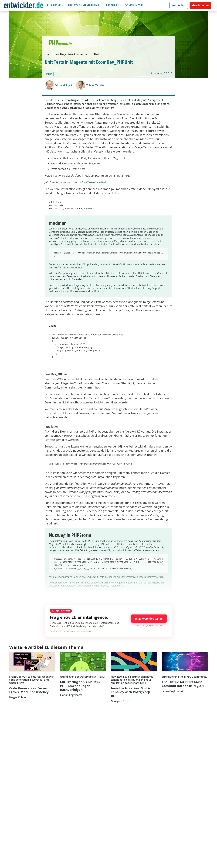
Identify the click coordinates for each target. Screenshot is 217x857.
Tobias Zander (95, 85)
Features (112, 5)
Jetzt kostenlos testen (149, 618)
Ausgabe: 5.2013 (161, 73)
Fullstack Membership (84, 5)
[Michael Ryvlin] (50, 85)
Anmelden (178, 5)
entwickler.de (23, 6)
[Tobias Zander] (81, 85)
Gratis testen (200, 5)
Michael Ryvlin (64, 85)
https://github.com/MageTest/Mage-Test (81, 182)
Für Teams (54, 5)
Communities (134, 5)
